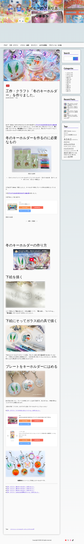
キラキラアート (75, 139)
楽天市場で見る (37, 207)
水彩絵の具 (66, 154)
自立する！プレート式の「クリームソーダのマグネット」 (72, 116)
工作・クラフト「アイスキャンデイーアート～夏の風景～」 (72, 112)
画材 (73, 154)
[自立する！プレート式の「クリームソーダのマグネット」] (65, 116)
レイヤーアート (73, 150)
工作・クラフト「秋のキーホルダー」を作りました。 (20, 490)
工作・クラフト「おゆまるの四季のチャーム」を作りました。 (23, 492)
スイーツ (67, 141)
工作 (8, 85)
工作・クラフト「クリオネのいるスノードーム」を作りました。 (23, 410)
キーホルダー (20, 529)
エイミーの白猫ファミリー (70, 135)
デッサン (68, 76)
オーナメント (13, 529)
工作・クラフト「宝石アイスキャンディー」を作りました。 (72, 107)
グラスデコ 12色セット (24, 204)
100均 (65, 131)
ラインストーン (67, 150)
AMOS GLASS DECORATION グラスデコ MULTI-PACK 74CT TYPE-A (35, 417)
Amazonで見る (24, 207)
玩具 (70, 154)
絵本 (67, 90)
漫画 (67, 85)
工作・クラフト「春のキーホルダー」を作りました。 (20, 486)
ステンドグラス (27, 529)
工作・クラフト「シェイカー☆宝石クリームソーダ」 (72, 104)
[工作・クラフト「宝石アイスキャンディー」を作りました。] (65, 107)
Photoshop (69, 131)
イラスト (68, 72)
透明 (71, 156)
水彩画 (76, 152)
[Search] (75, 58)
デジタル (65, 146)
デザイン (68, 74)
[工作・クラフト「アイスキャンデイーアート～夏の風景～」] (65, 111)
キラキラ (68, 139)
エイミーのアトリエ (42, 8)
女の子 (66, 152)
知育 (67, 87)
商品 (67, 77)
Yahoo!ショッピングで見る (25, 210)
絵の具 (65, 156)
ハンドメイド (69, 148)
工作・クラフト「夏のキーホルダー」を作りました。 (20, 488)
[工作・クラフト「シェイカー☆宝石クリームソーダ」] (65, 104)
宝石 (70, 152)
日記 (67, 82)
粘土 (75, 154)
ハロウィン (74, 146)
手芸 (67, 81)
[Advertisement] (42, 33)
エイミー (66, 132)
